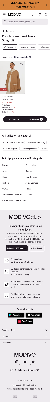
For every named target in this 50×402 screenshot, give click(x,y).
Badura (29, 171)
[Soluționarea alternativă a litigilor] (15, 396)
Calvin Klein (31, 165)
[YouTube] (25, 362)
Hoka (4, 177)
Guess (5, 165)
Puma (4, 171)
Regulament (16, 385)
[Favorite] (40, 14)
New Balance (31, 177)
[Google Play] (16, 315)
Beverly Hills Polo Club (12, 194)
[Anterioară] (4, 5)
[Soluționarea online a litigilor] (35, 396)
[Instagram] (17, 362)
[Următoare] (46, 5)
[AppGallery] (25, 321)
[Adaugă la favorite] (22, 64)
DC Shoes (30, 194)
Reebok (5, 182)
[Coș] (46, 14)
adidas (28, 188)
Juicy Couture (32, 182)
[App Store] (34, 315)
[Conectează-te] (34, 14)
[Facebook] (33, 362)
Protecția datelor (36, 389)
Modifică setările (29, 385)
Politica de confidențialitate (17, 389)
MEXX (5, 188)
